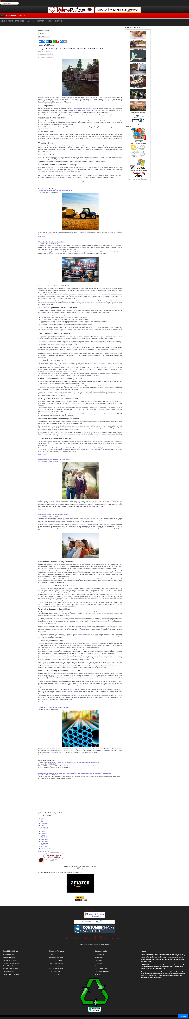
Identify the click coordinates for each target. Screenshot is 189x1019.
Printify (51, 954)
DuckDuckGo (44, 823)
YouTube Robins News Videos (11, 974)
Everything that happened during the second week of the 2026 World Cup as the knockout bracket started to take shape (74, 773)
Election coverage (101, 612)
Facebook (43, 830)
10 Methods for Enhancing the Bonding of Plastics (53, 707)
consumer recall (48, 387)
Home (2, 16)
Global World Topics (47, 53)
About (96, 966)
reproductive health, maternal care (80, 634)
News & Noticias (11, 16)
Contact (40, 21)
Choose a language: (44, 30)
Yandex (43, 825)
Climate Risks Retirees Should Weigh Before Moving (54, 459)
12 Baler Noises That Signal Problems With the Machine (55, 190)
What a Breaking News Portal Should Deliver (51, 242)
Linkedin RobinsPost (8, 971)
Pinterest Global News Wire (10, 966)
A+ (27, 16)
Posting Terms (99, 957)
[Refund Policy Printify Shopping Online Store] (80, 868)
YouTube (43, 831)
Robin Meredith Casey (101, 968)
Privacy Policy (98, 963)
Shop (20, 16)
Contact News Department (102, 971)
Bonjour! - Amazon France (56, 968)
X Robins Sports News (9, 957)
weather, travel (56, 426)
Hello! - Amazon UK (54, 974)
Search (49, 21)
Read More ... (42, 236)
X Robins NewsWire (8, 954)
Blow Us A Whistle (43, 851)
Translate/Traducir (44, 37)
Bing (42, 820)
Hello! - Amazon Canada (55, 960)
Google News (44, 843)
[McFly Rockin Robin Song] (0, 1)
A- (24, 16)
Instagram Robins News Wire (11, 968)
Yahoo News (44, 841)
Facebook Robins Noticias (10, 960)
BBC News (44, 846)
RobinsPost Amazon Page (56, 957)
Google (43, 818)
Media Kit (97, 974)
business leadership (72, 691)
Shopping (58, 21)
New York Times (45, 848)
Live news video (45, 319)
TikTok (43, 835)
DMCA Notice (98, 960)
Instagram (44, 833)
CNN (42, 845)
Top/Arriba (183, 1016)
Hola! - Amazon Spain (55, 966)
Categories (19, 21)
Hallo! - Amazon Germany (56, 963)
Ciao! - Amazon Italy (54, 971)
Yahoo (42, 822)
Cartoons (30, 21)
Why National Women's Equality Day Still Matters (53, 514)
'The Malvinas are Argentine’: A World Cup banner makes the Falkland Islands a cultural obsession (68, 762)
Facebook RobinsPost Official (11, 963)
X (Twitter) (44, 837)
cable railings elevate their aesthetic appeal (83, 108)
